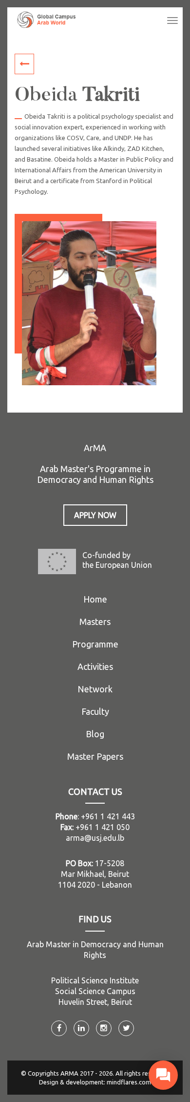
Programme (95, 644)
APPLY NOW (95, 515)
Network (95, 689)
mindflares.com (129, 1082)
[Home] (46, 19)
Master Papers (95, 756)
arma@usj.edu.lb (95, 837)
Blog (95, 734)
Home (95, 599)
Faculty (95, 711)
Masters (95, 621)
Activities (95, 666)
